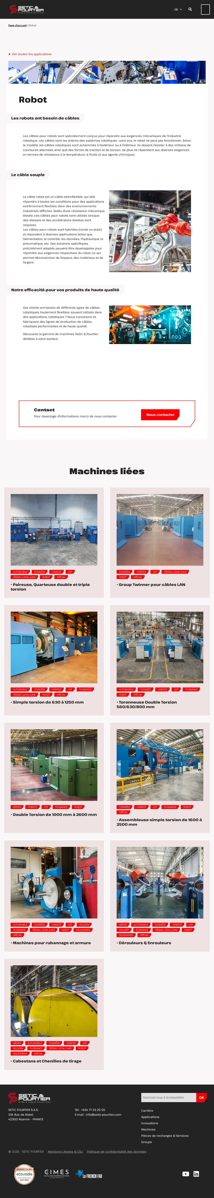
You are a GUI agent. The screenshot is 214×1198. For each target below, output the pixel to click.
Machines (148, 1129)
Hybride (56, 571)
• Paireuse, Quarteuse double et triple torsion (50, 587)
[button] (205, 9)
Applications (150, 1117)
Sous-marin (83, 929)
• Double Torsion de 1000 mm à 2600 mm (54, 814)
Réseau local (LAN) (24, 577)
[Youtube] (186, 1174)
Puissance (85, 689)
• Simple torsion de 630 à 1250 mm (47, 702)
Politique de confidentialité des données (116, 1152)
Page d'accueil (17, 25)
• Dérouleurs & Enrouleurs (144, 942)
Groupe (146, 1142)
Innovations (149, 1123)
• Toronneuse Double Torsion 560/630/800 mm (147, 704)
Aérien (17, 807)
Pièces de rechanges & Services (165, 1136)
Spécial (61, 577)
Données (39, 571)
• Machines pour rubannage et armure (51, 942)
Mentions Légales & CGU (65, 1152)
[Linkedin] (196, 1174)
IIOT (70, 571)
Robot (46, 577)
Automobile (20, 571)
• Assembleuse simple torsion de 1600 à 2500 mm (159, 822)
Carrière (147, 1111)
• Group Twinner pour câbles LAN (151, 584)
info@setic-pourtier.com (103, 1115)
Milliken (84, 924)
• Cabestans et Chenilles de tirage (46, 1060)
